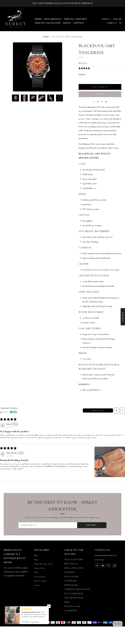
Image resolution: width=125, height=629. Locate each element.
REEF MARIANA (71, 585)
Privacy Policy (39, 576)
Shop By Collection (48, 23)
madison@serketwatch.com (105, 555)
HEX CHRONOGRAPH (73, 598)
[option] (37, 66)
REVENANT (69, 572)
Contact (78, 23)
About (67, 23)
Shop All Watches (75, 19)
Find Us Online (40, 581)
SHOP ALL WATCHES (73, 559)
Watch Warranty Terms (43, 564)
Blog (35, 559)
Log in (117, 19)
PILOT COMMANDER (73, 593)
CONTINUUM (70, 581)
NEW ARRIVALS (71, 564)
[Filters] (116, 410)
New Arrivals (53, 19)
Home (38, 19)
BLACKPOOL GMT (72, 606)
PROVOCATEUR (71, 576)
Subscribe (91, 525)
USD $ (105, 19)
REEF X (67, 602)
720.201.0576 (99, 559)
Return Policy (39, 568)
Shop (36, 555)
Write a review (98, 410)
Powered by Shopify (96, 627)
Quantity (82, 74)
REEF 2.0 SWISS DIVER (73, 568)
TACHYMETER (70, 610)
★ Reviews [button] (123, 317)
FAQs (36, 572)
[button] (84, 68)
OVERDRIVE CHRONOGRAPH (77, 589)
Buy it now (100, 94)
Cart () (112, 23)
